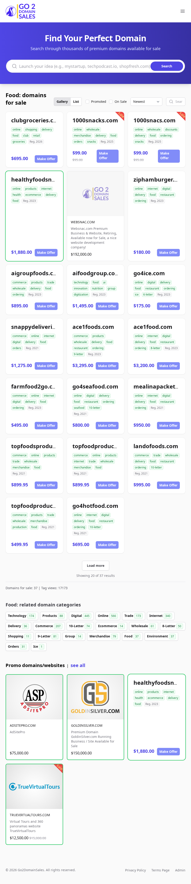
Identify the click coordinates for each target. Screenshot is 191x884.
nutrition (97, 288)
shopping (31, 129)
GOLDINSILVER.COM (86, 725)
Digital (80, 615)
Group (73, 636)
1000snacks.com (95, 120)
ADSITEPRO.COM (23, 725)
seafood (79, 408)
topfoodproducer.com (102, 446)
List (76, 101)
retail (36, 136)
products (31, 189)
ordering (165, 136)
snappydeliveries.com (41, 326)
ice (137, 294)
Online (107, 615)
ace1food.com (152, 326)
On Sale (121, 101)
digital (166, 189)
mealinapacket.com (161, 386)
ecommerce (33, 195)
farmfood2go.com (36, 386)
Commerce (48, 626)
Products (52, 615)
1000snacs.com (154, 120)
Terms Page (160, 870)
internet (46, 189)
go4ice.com (149, 273)
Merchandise (102, 636)
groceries (19, 142)
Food (131, 636)
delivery (47, 129)
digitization (81, 294)
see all (78, 665)
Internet (159, 615)
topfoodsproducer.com (42, 446)
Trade (132, 615)
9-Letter (47, 636)
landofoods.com (155, 446)
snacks (91, 142)
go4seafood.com (95, 386)
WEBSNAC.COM (83, 222)
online (16, 129)
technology (81, 282)
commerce (20, 282)
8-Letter (171, 626)
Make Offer (46, 159)
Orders (16, 646)
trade (50, 282)
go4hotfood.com (95, 505)
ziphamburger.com (159, 179)
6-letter (148, 294)
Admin (180, 870)
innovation (80, 288)
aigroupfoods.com (36, 273)
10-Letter (79, 626)
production (20, 527)
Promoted (98, 101)
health (17, 195)
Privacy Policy (135, 870)
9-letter (78, 354)
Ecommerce (110, 626)
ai (104, 282)
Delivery (17, 626)
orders (78, 142)
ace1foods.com (93, 326)
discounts (171, 129)
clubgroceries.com (36, 120)
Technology (21, 615)
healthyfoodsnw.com (40, 179)
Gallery (62, 101)
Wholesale (142, 626)
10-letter (94, 408)
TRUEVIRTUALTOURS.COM (30, 815)
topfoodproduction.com (44, 505)
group (111, 288)
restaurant (167, 195)
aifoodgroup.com (96, 273)
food (15, 136)
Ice (37, 646)
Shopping (18, 636)
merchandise (82, 136)
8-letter (155, 348)
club (25, 136)
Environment (160, 636)
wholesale (92, 129)
